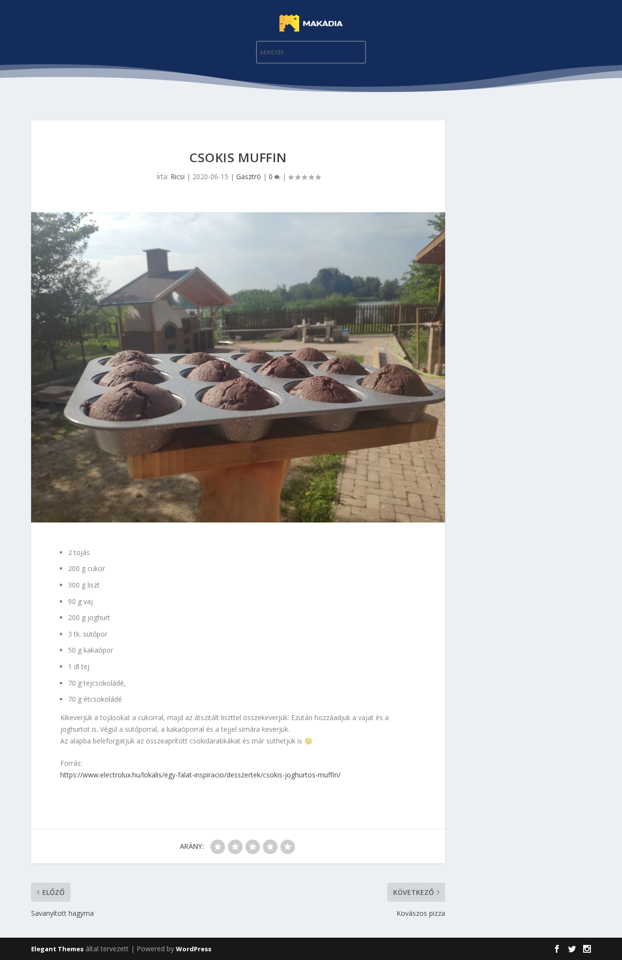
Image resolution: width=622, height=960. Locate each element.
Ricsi (178, 176)
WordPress (193, 948)
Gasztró (248, 176)
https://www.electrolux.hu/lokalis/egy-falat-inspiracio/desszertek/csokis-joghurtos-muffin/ (200, 774)
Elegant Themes (57, 948)
